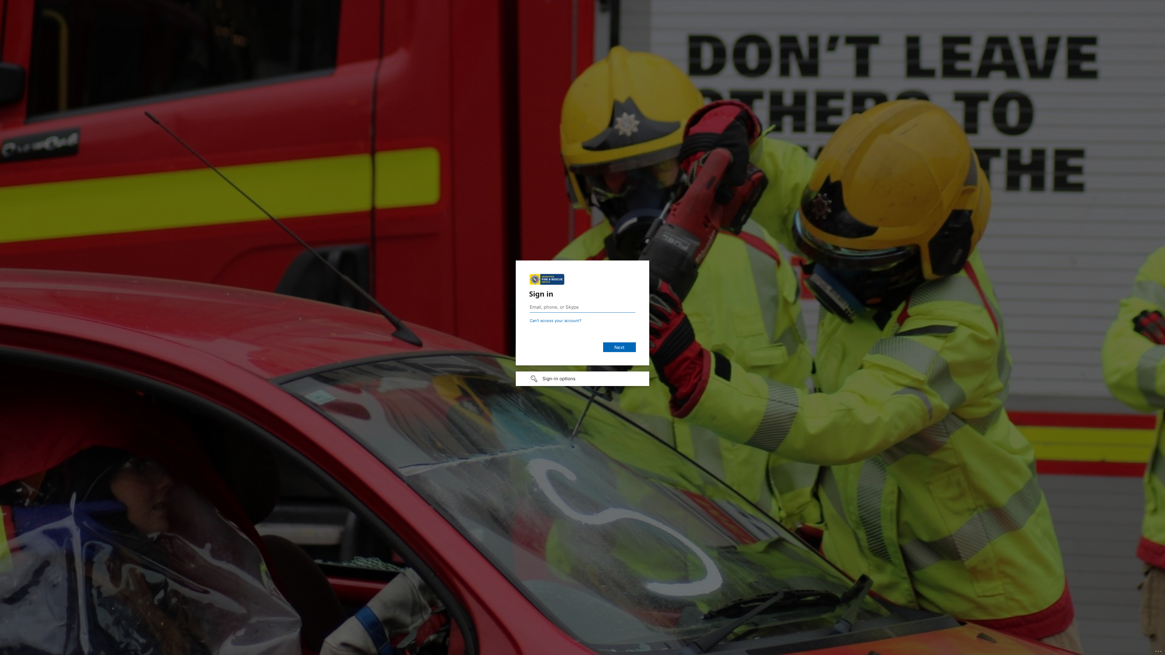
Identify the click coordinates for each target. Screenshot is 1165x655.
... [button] (1159, 650)
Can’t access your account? (556, 320)
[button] (582, 378)
